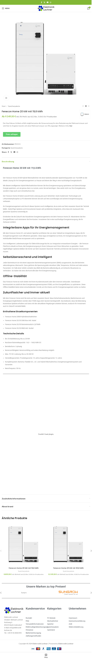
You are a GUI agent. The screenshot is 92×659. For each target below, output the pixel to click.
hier (74, 124)
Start (4, 104)
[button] (89, 548)
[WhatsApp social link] (49, 2)
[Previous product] (81, 104)
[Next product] (87, 104)
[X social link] (43, 2)
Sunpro (23, 590)
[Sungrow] (67, 590)
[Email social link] (46, 2)
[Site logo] (45, 8)
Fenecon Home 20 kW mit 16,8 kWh (23, 565)
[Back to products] (84, 104)
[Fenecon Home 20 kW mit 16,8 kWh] (23, 542)
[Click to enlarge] (6, 96)
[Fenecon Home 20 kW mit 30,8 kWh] (67, 542)
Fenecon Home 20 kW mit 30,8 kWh (67, 565)
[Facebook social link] (40, 2)
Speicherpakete (14, 104)
